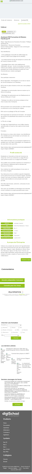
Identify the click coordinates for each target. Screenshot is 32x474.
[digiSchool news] (26, 423)
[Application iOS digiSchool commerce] (27, 432)
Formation (10, 31)
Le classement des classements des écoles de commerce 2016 (26, 365)
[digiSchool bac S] (26, 444)
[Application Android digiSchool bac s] (28, 444)
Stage (3, 31)
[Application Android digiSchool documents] (28, 425)
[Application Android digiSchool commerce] (28, 432)
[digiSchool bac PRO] (26, 451)
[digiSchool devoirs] (26, 459)
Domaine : (4, 324)
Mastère (26, 330)
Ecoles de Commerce (6, 20)
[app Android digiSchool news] (28, 423)
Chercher (16, 338)
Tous (23, 332)
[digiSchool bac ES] (26, 442)
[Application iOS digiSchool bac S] (27, 444)
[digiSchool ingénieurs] (26, 435)
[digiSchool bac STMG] (26, 449)
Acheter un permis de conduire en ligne (15, 401)
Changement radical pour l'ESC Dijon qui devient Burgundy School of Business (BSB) (17, 349)
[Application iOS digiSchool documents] (27, 425)
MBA (18, 330)
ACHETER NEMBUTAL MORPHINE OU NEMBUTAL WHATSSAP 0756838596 (15, 394)
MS (21, 327)
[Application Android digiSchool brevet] (28, 461)
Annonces (16, 20)
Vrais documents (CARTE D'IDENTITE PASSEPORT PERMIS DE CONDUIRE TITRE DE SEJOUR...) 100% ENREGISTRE (17, 398)
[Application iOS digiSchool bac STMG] (27, 449)
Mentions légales (12, 468)
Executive (15, 332)
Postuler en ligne (26, 259)
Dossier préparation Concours (12, 280)
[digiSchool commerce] (26, 432)
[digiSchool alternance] (26, 430)
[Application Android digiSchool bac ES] (28, 442)
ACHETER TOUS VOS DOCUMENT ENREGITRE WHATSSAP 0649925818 (17, 386)
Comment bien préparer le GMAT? (20, 353)
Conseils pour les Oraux (12, 285)
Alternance (5, 332)
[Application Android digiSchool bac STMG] (28, 449)
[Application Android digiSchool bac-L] (28, 447)
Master (14, 327)
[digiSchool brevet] (26, 461)
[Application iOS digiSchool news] (27, 423)
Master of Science (7, 330)
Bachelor (5, 327)
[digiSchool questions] (26, 427)
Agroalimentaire (6, 33)
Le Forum (17, 404)
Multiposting (22, 294)
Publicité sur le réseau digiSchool (10, 466)
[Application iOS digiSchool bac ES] (27, 442)
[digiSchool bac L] (26, 447)
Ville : (2, 335)
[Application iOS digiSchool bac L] (27, 447)
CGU (20, 468)
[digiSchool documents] (26, 425)
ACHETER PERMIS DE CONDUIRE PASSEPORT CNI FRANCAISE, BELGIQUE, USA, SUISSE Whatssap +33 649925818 (17, 383)
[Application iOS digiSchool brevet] (27, 461)
